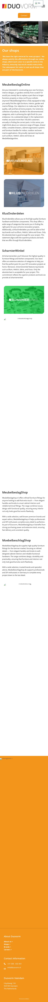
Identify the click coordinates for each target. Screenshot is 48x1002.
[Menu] (43, 6)
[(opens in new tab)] (24, 160)
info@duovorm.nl (14, 967)
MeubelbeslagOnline (18, 101)
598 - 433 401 (16, 964)
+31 (9, 964)
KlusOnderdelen (8, 219)
